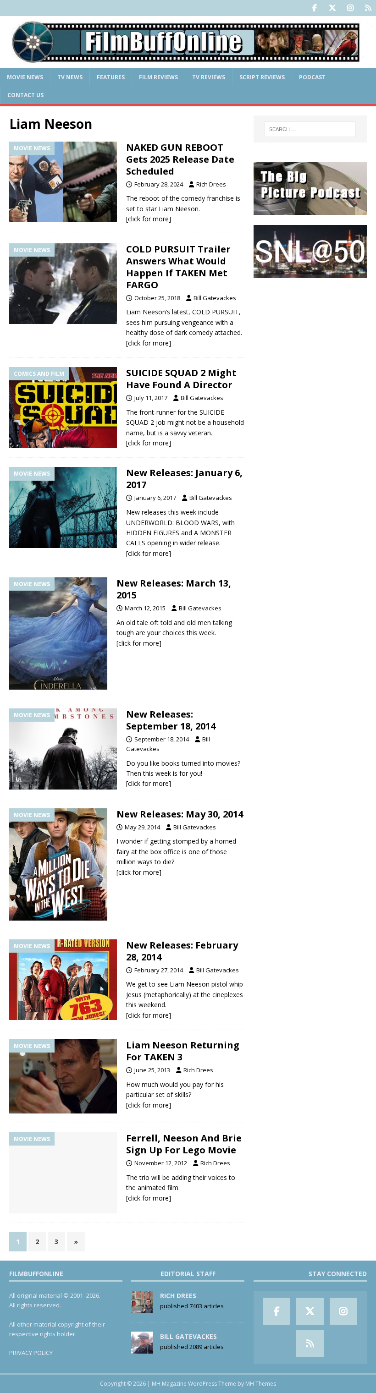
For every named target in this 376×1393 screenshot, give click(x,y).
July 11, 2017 (150, 398)
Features (111, 77)
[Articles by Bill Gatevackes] (142, 1349)
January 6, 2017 (155, 498)
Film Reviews (158, 77)
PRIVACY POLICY (31, 1353)
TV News (70, 77)
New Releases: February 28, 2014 (182, 951)
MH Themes (260, 1384)
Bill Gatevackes (215, 298)
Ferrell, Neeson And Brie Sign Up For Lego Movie (184, 1144)
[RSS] (368, 8)
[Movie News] (63, 182)
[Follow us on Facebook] (314, 8)
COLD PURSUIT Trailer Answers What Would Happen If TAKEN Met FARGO (178, 267)
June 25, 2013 (152, 1070)
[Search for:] (310, 129)
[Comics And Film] (63, 407)
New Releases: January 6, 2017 (184, 478)
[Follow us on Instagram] (350, 8)
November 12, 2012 (160, 1163)
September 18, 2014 (161, 739)
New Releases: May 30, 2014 (179, 814)
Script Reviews (262, 77)
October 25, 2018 (157, 298)
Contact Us (25, 95)
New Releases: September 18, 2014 (171, 720)
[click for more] (148, 218)
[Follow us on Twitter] (332, 8)
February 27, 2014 (158, 970)
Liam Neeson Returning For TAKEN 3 (182, 1051)
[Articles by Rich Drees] (142, 1308)
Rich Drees (211, 184)
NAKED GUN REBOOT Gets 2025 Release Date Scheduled (180, 159)
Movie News (25, 77)
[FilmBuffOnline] (188, 62)
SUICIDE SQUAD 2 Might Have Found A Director (181, 379)
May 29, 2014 (142, 827)
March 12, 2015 (145, 608)
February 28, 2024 (158, 184)
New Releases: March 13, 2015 (173, 589)
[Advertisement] (310, 334)
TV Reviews (208, 77)
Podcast (312, 77)
